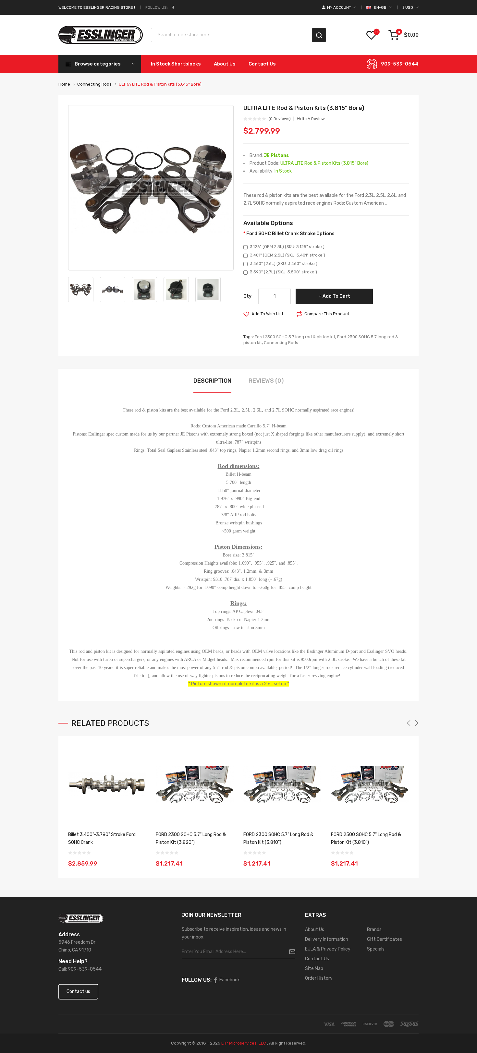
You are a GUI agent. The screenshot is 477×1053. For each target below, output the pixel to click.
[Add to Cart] (139, 859)
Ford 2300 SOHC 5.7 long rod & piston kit (295, 336)
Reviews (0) (266, 380)
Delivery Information (326, 939)
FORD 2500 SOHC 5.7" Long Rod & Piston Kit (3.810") (366, 838)
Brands (374, 929)
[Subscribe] (289, 952)
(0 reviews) (280, 119)
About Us (314, 929)
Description (212, 380)
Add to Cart (336, 296)
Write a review (311, 119)
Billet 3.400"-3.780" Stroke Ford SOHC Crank (102, 838)
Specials (376, 949)
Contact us (78, 991)
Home (64, 84)
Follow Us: (156, 7)
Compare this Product (326, 313)
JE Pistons (276, 155)
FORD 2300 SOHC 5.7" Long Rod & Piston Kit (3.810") (278, 838)
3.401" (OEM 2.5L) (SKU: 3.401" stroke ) (287, 255)
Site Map (314, 968)
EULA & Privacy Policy (327, 949)
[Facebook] (173, 7)
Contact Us (317, 959)
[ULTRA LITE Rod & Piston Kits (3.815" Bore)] (151, 187)
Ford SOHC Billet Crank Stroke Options (290, 233)
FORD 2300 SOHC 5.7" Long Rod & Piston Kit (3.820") (191, 838)
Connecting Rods (94, 84)
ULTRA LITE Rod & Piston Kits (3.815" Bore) (160, 84)
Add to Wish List (267, 313)
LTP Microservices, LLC (243, 1043)
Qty (247, 296)
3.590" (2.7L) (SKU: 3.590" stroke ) (283, 271)
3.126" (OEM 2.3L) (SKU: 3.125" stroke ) (287, 246)
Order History (319, 978)
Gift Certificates (384, 939)
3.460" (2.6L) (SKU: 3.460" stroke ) (283, 263)
